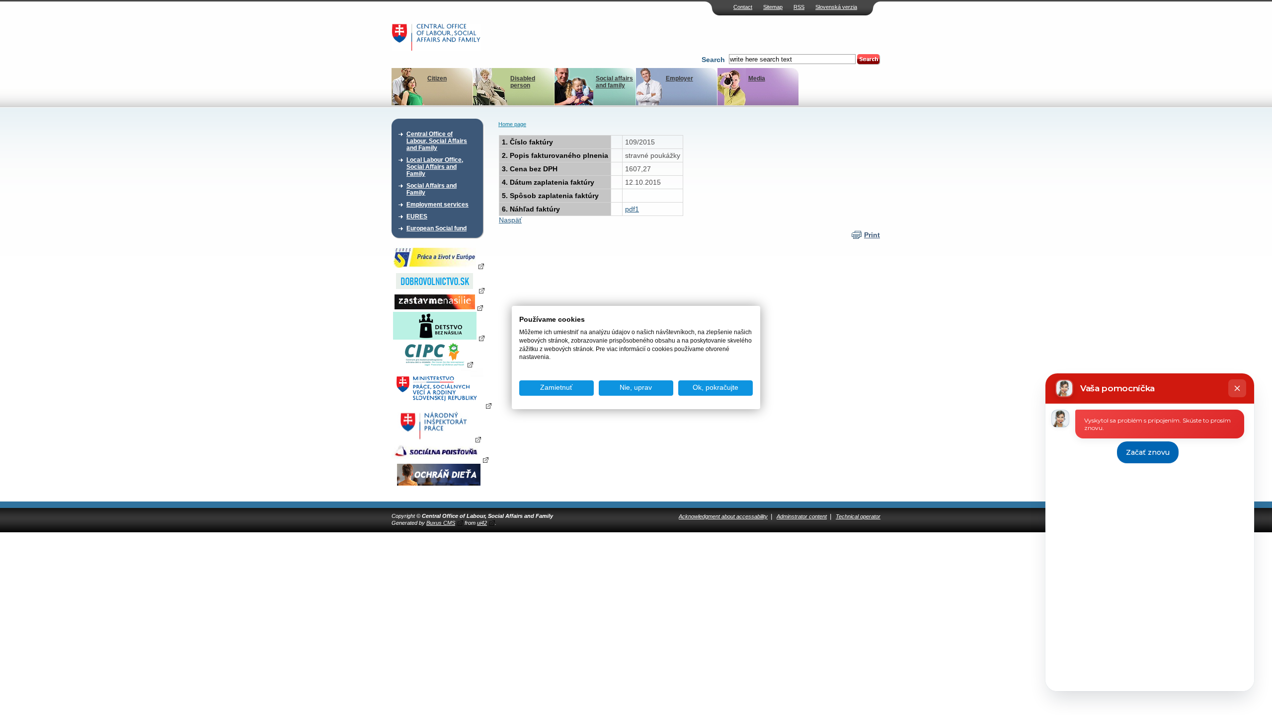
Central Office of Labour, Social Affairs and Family (436, 141)
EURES (416, 216)
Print (872, 235)
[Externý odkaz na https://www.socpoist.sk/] (440, 459)
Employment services (437, 204)
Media (756, 78)
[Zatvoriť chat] (1237, 388)
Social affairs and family (614, 82)
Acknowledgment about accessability (723, 516)
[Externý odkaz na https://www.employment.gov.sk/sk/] (441, 405)
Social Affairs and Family (431, 189)
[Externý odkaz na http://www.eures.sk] (439, 265)
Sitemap (773, 7)
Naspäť (510, 220)
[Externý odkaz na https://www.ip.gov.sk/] (438, 438)
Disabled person (522, 82)
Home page (512, 124)
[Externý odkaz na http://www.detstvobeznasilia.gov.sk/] (438, 337)
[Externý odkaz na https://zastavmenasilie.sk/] (439, 307)
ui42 (482, 523)
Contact (742, 7)
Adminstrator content (802, 516)
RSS (799, 7)
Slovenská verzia (836, 7)
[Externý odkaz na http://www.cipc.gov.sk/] (438, 363)
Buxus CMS (440, 523)
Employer (679, 78)
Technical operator (858, 516)
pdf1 (632, 209)
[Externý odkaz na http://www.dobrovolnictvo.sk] (438, 289)
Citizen (437, 78)
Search (713, 60)
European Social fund (436, 228)
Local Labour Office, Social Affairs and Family (434, 166)
